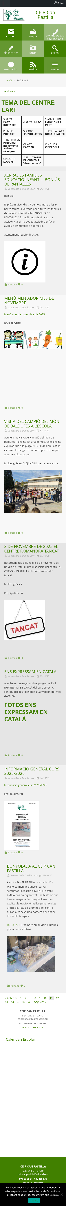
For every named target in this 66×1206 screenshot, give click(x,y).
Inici (9, 80)
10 (45, 998)
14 (12, 1002)
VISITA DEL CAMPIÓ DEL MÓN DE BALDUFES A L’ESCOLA (31, 424)
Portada (12, 284)
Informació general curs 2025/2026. (26, 785)
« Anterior (11, 998)
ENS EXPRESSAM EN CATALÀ (30, 671)
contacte (38, 1027)
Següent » (40, 1002)
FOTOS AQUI (15, 925)
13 (6, 1002)
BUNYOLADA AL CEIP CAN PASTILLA (31, 868)
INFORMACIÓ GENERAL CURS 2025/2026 (31, 771)
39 (23, 1002)
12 (57, 998)
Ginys (11, 91)
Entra (60, 3)
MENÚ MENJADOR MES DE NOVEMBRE (29, 300)
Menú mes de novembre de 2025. (24, 314)
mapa (25, 1027)
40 (29, 1002)
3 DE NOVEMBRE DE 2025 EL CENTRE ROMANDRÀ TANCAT (31, 549)
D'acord (34, 1200)
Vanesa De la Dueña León (21, 189)
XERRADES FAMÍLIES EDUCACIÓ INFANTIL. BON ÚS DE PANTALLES (32, 179)
